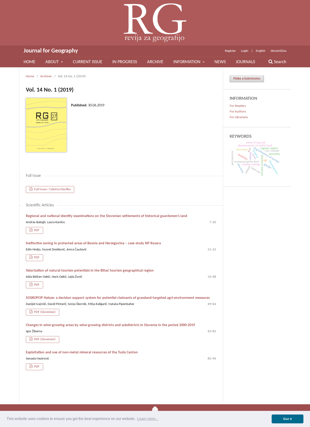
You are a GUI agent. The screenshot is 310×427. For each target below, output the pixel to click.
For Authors (238, 111)
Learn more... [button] (147, 419)
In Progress (124, 62)
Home (29, 62)
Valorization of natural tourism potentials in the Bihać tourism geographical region (90, 270)
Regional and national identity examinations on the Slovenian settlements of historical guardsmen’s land (106, 216)
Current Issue (87, 62)
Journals (245, 62)
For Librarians (239, 117)
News (220, 62)
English (260, 51)
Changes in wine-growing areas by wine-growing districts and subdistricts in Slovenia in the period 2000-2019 (110, 325)
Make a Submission (246, 78)
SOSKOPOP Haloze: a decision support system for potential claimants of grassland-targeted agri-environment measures (118, 298)
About (52, 62)
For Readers (238, 106)
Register (230, 51)
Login (244, 51)
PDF (36, 230)
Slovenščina (278, 51)
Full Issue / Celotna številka (52, 189)
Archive (155, 62)
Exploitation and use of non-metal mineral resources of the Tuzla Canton (82, 352)
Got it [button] (287, 419)
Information (187, 62)
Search (279, 62)
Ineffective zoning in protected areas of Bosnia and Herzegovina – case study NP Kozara (93, 243)
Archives (46, 76)
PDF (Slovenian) (44, 312)
